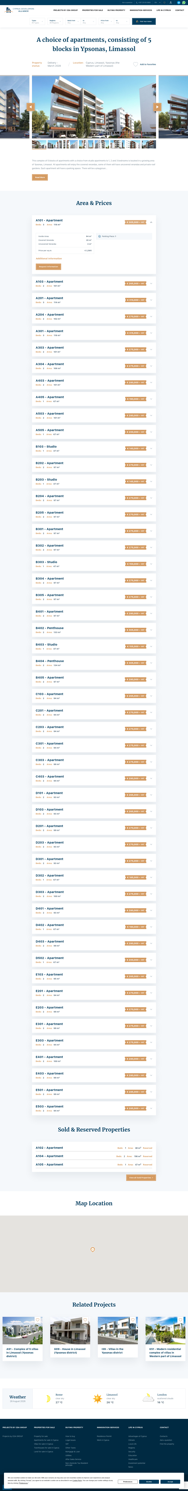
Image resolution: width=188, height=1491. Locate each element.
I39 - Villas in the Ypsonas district (112, 1351)
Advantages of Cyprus (137, 1436)
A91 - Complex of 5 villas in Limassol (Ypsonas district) (22, 1353)
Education (132, 1455)
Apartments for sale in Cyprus (46, 1440)
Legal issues (70, 1440)
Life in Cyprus (164, 10)
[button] (31, 107)
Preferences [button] (23, 1483)
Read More (40, 177)
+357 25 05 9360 (144, 2)
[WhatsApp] (183, 2)
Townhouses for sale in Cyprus (46, 1448)
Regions (131, 1448)
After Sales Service (73, 1459)
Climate (131, 1440)
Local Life (132, 1444)
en (156, 2)
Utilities (68, 1455)
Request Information (48, 267)
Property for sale (41, 1436)
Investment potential (136, 1463)
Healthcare (132, 1459)
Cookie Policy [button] (77, 1480)
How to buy (70, 1436)
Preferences (127, 1482)
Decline (149, 1482)
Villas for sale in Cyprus (43, 1444)
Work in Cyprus (103, 1440)
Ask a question (127, 2)
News (130, 1467)
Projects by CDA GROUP (65, 10)
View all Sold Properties (140, 1178)
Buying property (116, 10)
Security (131, 1452)
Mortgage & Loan (72, 1452)
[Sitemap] (171, 2)
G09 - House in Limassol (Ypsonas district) (69, 1351)
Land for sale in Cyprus (43, 1452)
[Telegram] (178, 2)
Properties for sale (92, 10)
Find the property (167, 1444)
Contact (179, 10)
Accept (170, 1482)
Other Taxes (70, 1448)
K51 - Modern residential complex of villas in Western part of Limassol (165, 1353)
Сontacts (163, 1436)
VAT (67, 1444)
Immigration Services (141, 10)
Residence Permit (104, 1436)
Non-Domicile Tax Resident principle (76, 1464)
